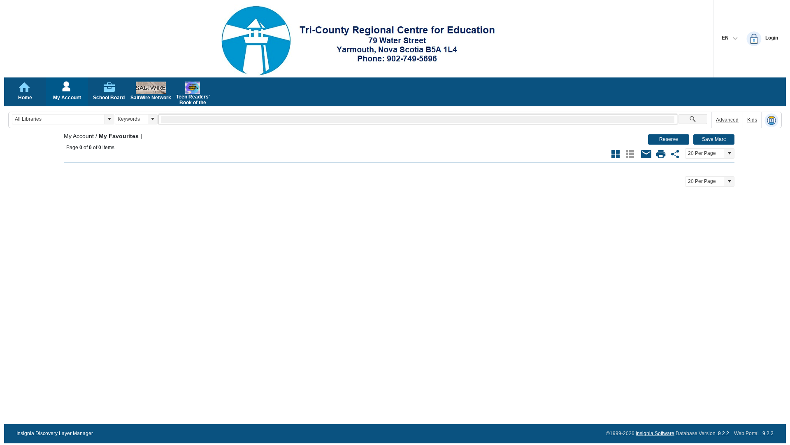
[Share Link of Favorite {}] (675, 154)
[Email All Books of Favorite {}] (646, 154)
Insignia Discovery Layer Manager (54, 433)
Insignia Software (655, 433)
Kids (752, 120)
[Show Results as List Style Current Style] (630, 154)
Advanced (727, 120)
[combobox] (58, 119)
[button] (109, 119)
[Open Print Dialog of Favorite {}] (661, 154)
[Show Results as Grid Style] (615, 154)
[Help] (771, 120)
